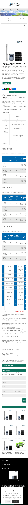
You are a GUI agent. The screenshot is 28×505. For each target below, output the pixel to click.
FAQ (25, 92)
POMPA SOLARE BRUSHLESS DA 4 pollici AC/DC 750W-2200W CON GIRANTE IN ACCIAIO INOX (20, 438)
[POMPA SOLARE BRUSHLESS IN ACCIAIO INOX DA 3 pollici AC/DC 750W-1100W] (8, 430)
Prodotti (6, 18)
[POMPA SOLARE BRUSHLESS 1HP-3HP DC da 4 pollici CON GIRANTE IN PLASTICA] (20, 415)
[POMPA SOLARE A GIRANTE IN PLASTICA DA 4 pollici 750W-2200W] (13, 51)
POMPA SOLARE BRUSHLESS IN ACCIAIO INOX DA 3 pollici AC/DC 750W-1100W (6, 438)
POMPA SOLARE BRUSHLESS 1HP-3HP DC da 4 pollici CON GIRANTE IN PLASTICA (20, 422)
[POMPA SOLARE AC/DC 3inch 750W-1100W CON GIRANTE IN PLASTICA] (8, 415)
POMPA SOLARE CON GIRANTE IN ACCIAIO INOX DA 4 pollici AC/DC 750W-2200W (7, 453)
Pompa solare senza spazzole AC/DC (15, 18)
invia (24, 400)
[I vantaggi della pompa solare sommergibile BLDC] (13, 475)
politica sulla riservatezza (14, 498)
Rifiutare (8, 501)
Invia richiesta (7, 83)
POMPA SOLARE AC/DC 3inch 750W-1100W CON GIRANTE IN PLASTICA (7, 422)
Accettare (16, 501)
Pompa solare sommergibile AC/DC (10, 368)
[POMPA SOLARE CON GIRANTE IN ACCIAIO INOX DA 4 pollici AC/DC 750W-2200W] (8, 445)
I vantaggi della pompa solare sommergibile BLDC (13, 480)
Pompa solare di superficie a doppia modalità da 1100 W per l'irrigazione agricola (20, 453)
